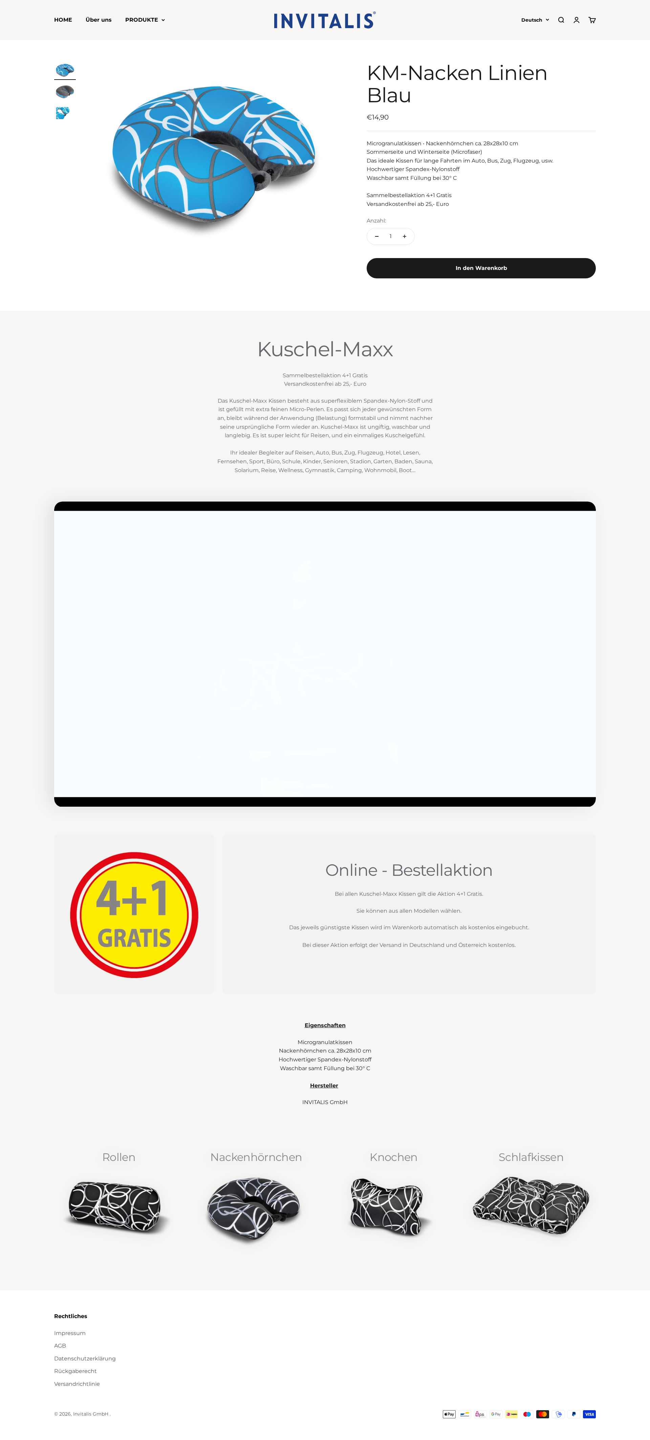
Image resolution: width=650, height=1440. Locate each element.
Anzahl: (376, 220)
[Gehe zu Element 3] (65, 114)
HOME (63, 20)
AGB (60, 1345)
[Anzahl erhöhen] (404, 236)
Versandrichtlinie (77, 1384)
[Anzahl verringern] (377, 236)
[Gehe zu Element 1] (65, 71)
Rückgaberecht (75, 1371)
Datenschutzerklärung (85, 1358)
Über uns (99, 20)
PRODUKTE (141, 20)
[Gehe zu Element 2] (65, 92)
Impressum (70, 1333)
